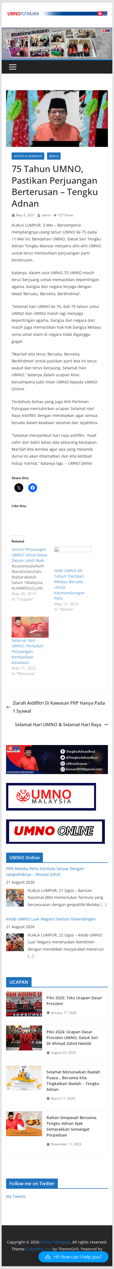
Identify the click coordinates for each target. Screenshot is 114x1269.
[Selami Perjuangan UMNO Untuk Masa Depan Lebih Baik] (33, 574)
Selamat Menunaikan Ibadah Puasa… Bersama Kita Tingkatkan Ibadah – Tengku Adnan (73, 1080)
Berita (53, 156)
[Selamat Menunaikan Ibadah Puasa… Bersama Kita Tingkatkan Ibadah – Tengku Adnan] (24, 1087)
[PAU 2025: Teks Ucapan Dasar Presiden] (24, 1007)
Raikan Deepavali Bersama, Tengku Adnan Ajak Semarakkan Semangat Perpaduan (71, 1126)
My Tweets (16, 1196)
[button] (73, 1256)
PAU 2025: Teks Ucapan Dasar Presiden (74, 1000)
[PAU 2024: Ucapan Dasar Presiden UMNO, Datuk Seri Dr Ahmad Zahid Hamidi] (24, 1044)
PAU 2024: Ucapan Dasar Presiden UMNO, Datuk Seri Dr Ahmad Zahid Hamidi (72, 1037)
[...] (31, 907)
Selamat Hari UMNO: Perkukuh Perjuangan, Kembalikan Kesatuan (28, 651)
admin (46, 215)
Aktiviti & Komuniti (28, 156)
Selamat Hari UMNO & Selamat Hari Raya (58, 725)
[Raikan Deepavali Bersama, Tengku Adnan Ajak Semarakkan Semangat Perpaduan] (24, 1132)
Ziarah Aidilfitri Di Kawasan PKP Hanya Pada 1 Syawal (59, 707)
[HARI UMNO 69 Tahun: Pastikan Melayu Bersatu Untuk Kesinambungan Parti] (72, 557)
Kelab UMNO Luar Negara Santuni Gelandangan (51, 870)
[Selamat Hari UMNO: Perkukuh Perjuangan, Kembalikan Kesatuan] (30, 627)
